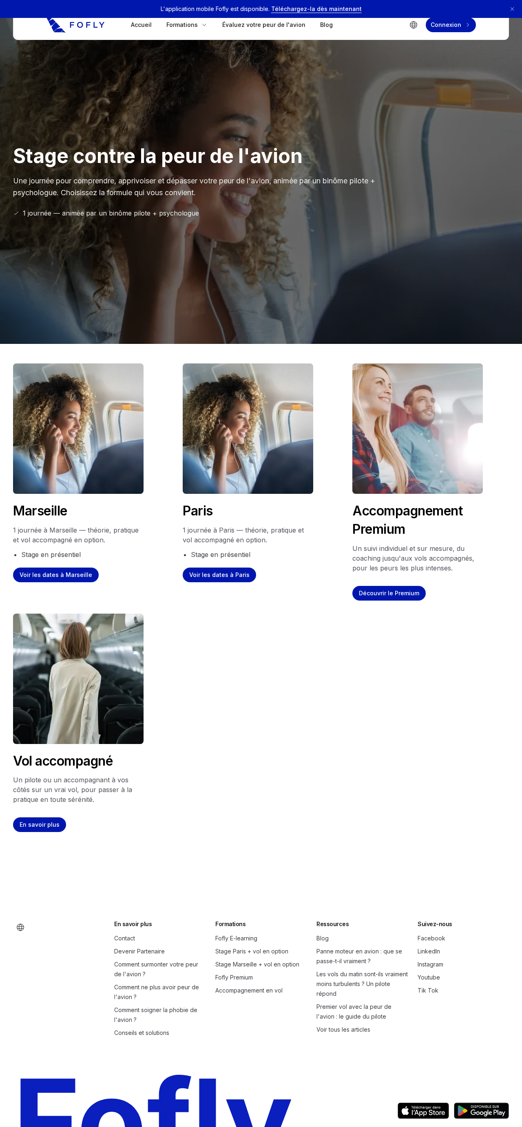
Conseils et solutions (141, 1032)
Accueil (141, 24)
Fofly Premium (234, 977)
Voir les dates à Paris (219, 574)
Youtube (429, 977)
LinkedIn (429, 951)
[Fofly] (75, 25)
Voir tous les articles (343, 1029)
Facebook (431, 938)
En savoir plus (40, 824)
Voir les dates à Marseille (56, 574)
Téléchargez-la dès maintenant (316, 8)
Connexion (446, 24)
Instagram (430, 964)
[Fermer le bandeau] (512, 8)
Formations (182, 24)
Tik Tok (428, 990)
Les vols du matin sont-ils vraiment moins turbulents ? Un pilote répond (362, 984)
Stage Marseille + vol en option (257, 964)
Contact (124, 938)
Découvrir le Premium (389, 593)
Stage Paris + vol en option (251, 951)
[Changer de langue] (413, 25)
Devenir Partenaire (139, 951)
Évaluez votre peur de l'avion (263, 24)
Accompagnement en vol (249, 990)
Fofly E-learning (236, 938)
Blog (326, 24)
